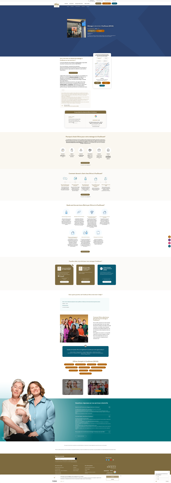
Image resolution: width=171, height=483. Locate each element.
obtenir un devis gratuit (88, 413)
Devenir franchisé (75, 470)
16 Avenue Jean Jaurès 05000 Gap (99, 58)
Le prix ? (88, 155)
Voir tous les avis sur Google (95, 126)
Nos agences (72, 6)
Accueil (68, 6)
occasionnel (70, 84)
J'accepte (112, 476)
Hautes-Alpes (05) (77, 6)
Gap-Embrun (83, 6)
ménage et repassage (74, 77)
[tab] (93, 407)
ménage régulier (63, 84)
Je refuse (112, 479)
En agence (74, 467)
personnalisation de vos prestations (108, 156)
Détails (61, 481)
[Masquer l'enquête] (168, 472)
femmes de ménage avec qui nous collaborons (74, 142)
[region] (75, 120)
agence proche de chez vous (81, 156)
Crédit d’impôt (62, 155)
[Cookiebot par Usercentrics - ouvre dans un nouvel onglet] (54, 481)
